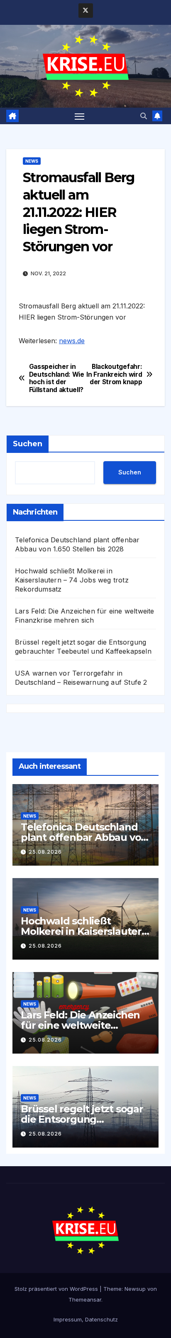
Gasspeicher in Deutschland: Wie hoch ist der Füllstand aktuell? (56, 378)
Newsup (135, 1288)
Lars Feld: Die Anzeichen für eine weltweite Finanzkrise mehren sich (80, 1025)
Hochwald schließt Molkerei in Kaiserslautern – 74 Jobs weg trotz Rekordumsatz (72, 580)
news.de (72, 341)
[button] (143, 116)
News (31, 161)
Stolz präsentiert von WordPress (57, 1288)
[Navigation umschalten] (80, 116)
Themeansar (84, 1299)
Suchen (27, 443)
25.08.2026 (45, 852)
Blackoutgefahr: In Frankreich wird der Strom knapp (114, 374)
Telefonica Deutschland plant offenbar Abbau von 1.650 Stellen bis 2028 (84, 837)
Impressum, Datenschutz (86, 1319)
